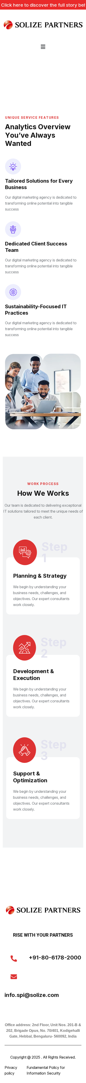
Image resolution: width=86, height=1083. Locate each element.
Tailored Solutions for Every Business (39, 184)
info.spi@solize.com (32, 995)
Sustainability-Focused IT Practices (36, 309)
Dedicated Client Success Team (36, 247)
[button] (43, 46)
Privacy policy (11, 1070)
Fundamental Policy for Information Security (46, 1070)
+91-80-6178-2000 (55, 957)
